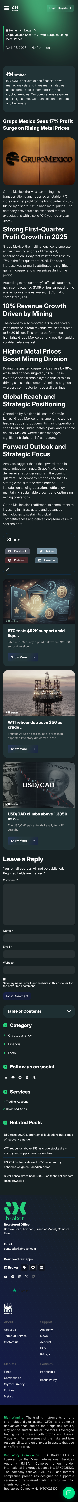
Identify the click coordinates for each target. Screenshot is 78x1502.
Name (8, 930)
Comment (10, 880)
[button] (17, 551)
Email (7, 946)
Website (8, 962)
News (27, 30)
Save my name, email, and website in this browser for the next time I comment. (38, 984)
